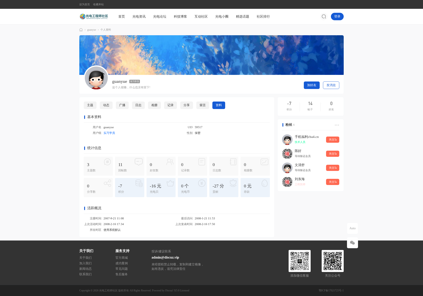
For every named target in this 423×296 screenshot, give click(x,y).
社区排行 (263, 16)
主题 (90, 105)
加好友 (311, 85)
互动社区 (201, 16)
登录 (337, 16)
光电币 (185, 188)
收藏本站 (98, 4)
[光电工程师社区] (93, 16)
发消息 (331, 85)
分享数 (91, 188)
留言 (203, 105)
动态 (106, 105)
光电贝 (155, 188)
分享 (187, 105)
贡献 (218, 188)
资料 (219, 105)
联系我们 (85, 274)
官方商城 (121, 257)
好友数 (154, 167)
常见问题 (121, 268)
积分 (121, 188)
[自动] (352, 228)
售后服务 (121, 274)
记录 (170, 105)
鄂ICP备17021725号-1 (331, 290)
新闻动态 (85, 268)
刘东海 (300, 179)
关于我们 (85, 257)
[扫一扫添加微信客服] (352, 242)
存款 (248, 188)
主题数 (91, 167)
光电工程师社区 (81, 30)
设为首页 (84, 4)
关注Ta (333, 139)
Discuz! (169, 290)
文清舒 (300, 165)
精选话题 (242, 16)
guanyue (91, 29)
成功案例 (121, 263)
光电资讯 (139, 16)
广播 (122, 105)
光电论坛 (159, 16)
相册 (154, 105)
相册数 (248, 167)
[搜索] (324, 16)
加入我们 (85, 263)
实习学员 (134, 81)
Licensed (184, 290)
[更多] (336, 125)
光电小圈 (221, 16)
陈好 (298, 151)
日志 (138, 105)
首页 (121, 16)
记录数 (185, 167)
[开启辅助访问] (341, 4)
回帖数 (122, 167)
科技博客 (180, 16)
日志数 (217, 167)
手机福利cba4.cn (307, 137)
